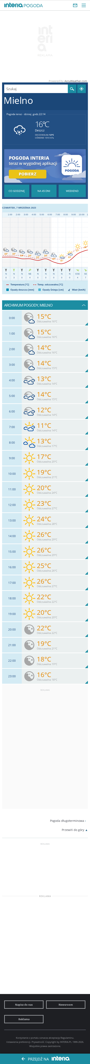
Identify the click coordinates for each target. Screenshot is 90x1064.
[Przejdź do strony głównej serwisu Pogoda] (33, 6)
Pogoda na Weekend (72, 191)
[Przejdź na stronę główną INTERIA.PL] (13, 5)
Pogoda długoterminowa (67, 821)
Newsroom (66, 1004)
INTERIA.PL (66, 1041)
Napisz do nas (24, 1004)
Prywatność (38, 1041)
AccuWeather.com (75, 81)
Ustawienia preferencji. (18, 1041)
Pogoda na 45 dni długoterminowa (44, 191)
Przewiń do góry (73, 830)
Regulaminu (66, 1037)
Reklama (24, 1019)
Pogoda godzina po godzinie (16, 191)
